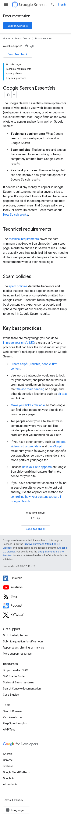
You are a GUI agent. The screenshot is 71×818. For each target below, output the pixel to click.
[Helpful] (26, 46)
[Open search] (52, 4)
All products (10, 784)
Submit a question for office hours (23, 641)
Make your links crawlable (28, 405)
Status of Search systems (18, 682)
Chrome (8, 760)
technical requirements (24, 239)
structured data (31, 446)
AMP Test (9, 729)
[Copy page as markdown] (8, 94)
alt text (62, 394)
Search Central (40, 4)
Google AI (8, 778)
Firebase (8, 766)
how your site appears (37, 467)
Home (6, 38)
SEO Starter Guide (14, 676)
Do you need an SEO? (15, 670)
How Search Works (15, 214)
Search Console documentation (22, 688)
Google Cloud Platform (16, 772)
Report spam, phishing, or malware (23, 647)
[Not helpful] (32, 46)
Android (7, 753)
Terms (7, 800)
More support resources (17, 653)
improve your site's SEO (18, 342)
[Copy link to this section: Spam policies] (36, 277)
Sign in (62, 4)
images (61, 442)
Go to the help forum (15, 635)
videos (15, 446)
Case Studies (11, 694)
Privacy (18, 800)
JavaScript (55, 446)
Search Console (18, 25)
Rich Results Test (13, 717)
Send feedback (17, 54)
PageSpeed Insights (15, 723)
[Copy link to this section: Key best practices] (46, 328)
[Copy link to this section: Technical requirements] (56, 229)
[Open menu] (6, 4)
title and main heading (30, 389)
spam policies (18, 286)
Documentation (16, 16)
